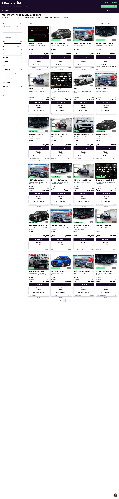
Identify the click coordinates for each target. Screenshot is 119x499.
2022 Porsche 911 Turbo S (104, 43)
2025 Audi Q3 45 (56, 89)
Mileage (4, 46)
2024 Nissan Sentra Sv (103, 134)
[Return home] (2, 10)
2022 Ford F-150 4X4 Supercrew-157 (85, 271)
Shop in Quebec (6, 6)
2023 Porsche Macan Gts (81, 225)
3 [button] (69, 300)
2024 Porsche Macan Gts (59, 180)
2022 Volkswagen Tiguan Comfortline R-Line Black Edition (91, 134)
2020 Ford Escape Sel (58, 225)
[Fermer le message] (115, 66)
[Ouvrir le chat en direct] (115, 495)
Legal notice (39, 69)
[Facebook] (105, 2)
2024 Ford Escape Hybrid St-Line (39, 180)
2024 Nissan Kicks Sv (80, 89)
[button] (84, 300)
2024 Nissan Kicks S (57, 271)
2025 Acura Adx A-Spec (36, 271)
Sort (102, 23)
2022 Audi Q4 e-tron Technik (105, 180)
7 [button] (80, 300)
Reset (21, 23)
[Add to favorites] (47, 28)
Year (4, 41)
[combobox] (12, 34)
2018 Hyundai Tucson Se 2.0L (38, 225)
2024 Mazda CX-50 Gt (35, 43)
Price (4, 52)
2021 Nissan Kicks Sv (58, 43)
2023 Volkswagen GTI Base (82, 180)
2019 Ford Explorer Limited (82, 43)
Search (4, 23)
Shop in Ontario (18, 6)
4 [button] (72, 300)
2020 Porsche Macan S (36, 134)
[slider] (3, 43)
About (27, 6)
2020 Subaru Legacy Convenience (39, 89)
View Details (37, 57)
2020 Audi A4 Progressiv (104, 225)
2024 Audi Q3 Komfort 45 (59, 134)
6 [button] (77, 300)
